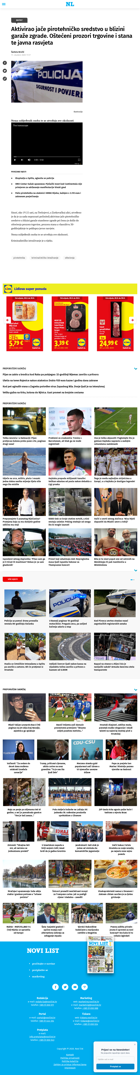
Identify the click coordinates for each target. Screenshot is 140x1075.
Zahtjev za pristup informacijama (70, 1064)
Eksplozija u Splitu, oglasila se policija (34, 178)
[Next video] (21, 160)
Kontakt (70, 1054)
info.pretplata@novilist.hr (42, 1036)
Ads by (77, 163)
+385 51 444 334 (46, 1021)
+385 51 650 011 (46, 1005)
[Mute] (29, 160)
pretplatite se (40, 970)
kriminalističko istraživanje (45, 258)
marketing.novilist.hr (88, 1001)
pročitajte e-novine (43, 963)
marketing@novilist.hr (90, 1005)
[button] (132, 320)
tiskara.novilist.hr (88, 1017)
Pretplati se (115, 1066)
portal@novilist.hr (46, 1017)
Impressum (70, 1068)
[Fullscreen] (79, 160)
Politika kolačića (70, 1061)
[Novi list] (70, 4)
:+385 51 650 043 (46, 1040)
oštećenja (70, 258)
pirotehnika (19, 258)
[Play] (14, 160)
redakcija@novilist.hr (46, 1001)
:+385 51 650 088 (90, 1008)
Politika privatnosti (70, 1058)
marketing (38, 976)
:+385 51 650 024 (90, 1024)
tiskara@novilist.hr (90, 1021)
